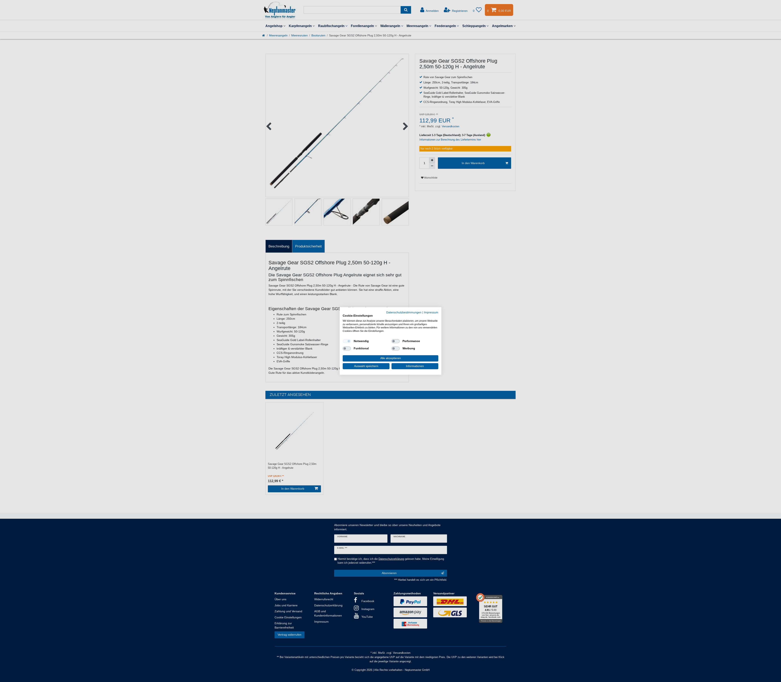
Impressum (431, 312)
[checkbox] (347, 341)
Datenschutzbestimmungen (403, 312)
